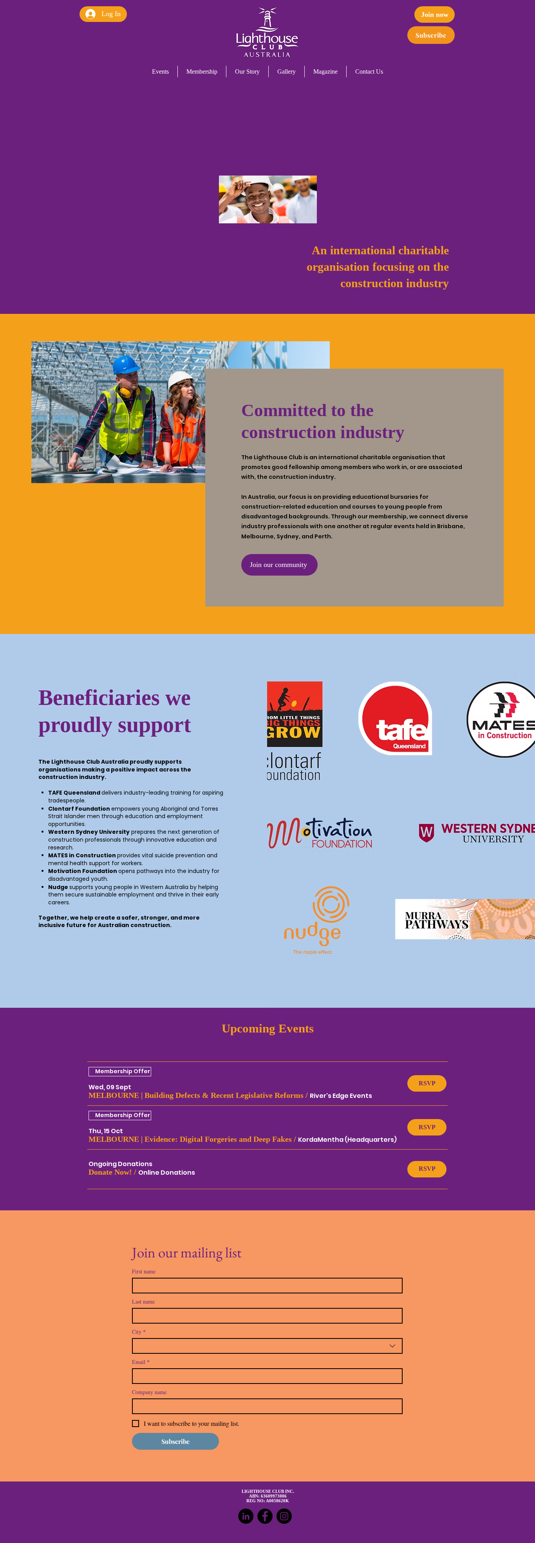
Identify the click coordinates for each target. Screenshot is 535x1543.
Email (141, 1361)
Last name (143, 1301)
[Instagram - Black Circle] (284, 1516)
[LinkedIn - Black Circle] (245, 1516)
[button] (196, 1095)
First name (143, 1271)
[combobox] (267, 1346)
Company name (149, 1392)
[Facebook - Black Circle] (265, 1516)
